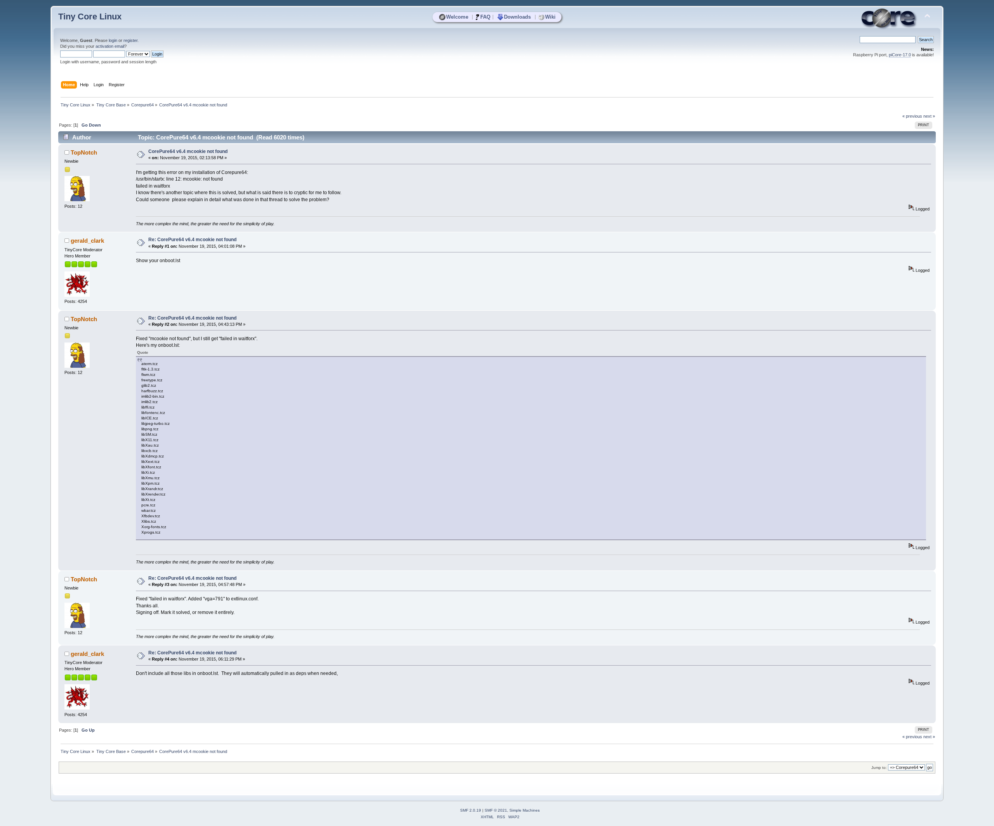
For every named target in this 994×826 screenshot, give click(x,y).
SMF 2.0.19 (470, 810)
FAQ (485, 17)
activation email (110, 46)
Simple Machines (524, 810)
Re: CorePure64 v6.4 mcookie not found (192, 239)
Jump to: (879, 767)
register (130, 40)
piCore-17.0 (900, 54)
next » (929, 116)
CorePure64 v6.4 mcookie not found (188, 151)
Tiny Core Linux (90, 16)
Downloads (517, 17)
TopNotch (84, 152)
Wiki (550, 17)
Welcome (457, 17)
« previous (912, 116)
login (113, 40)
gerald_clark (87, 240)
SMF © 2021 (496, 810)
